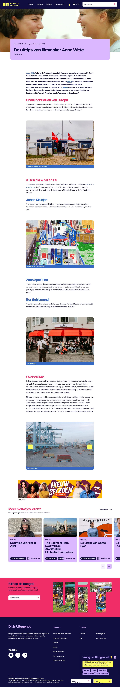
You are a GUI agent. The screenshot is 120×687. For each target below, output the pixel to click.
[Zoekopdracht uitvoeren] (115, 4)
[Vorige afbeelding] (30, 447)
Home (16, 44)
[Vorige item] (103, 566)
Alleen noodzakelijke (76, 681)
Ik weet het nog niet (102, 673)
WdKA (69, 82)
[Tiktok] (24, 655)
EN (79, 4)
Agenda (30, 4)
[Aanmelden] (38, 597)
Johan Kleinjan (36, 200)
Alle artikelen (103, 510)
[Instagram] (11, 655)
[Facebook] (17, 655)
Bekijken (34, 559)
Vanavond (86, 670)
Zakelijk (55, 647)
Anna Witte (30, 73)
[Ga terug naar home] (11, 4)
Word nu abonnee (58, 656)
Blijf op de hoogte (58, 652)
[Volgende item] (109, 566)
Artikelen (49, 4)
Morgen (94, 670)
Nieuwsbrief (59, 4)
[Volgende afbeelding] (89, 447)
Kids (81, 638)
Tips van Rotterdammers (18, 558)
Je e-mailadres (15, 598)
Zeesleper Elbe (37, 280)
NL (74, 4)
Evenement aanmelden (60, 638)
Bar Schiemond (37, 300)
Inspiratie (40, 4)
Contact (55, 643)
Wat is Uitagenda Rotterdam (62, 634)
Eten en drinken (101, 638)
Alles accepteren (99, 681)
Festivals (82, 634)
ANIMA (65, 87)
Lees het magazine (59, 661)
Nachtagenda (100, 634)
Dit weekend (102, 670)
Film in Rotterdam (51, 558)
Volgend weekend (88, 673)
